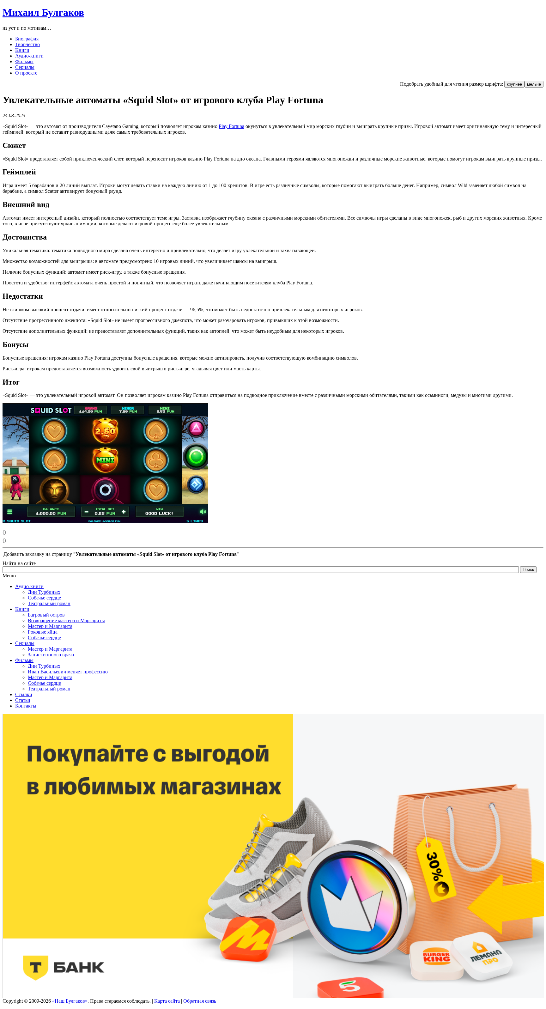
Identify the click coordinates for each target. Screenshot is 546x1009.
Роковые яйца (43, 632)
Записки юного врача (51, 654)
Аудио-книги (29, 586)
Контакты (25, 705)
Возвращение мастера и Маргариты (66, 620)
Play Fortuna (231, 126)
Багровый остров (46, 614)
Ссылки (23, 694)
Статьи (22, 700)
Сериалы (24, 643)
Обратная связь (199, 1001)
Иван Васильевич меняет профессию (68, 671)
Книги (22, 609)
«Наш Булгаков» (70, 1001)
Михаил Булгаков (43, 12)
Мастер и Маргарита (50, 626)
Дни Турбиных (44, 592)
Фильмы (24, 660)
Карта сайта (167, 1001)
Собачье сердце (44, 597)
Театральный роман (49, 603)
